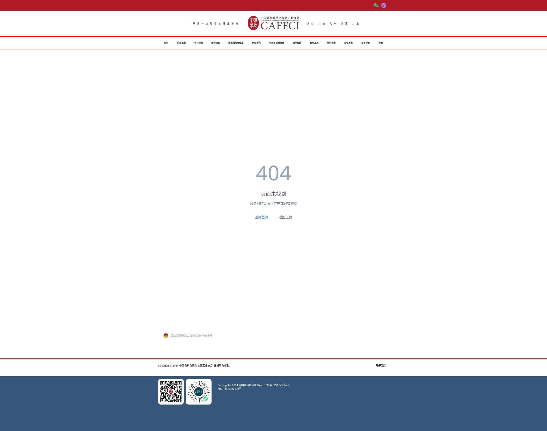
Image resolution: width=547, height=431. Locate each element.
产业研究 (256, 43)
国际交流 (297, 43)
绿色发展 (314, 43)
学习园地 (198, 43)
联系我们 (381, 365)
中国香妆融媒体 (276, 43)
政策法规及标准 (235, 43)
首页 (166, 43)
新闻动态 (215, 43)
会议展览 (348, 43)
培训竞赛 (331, 43)
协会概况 (181, 43)
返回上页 (285, 217)
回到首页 (261, 217)
